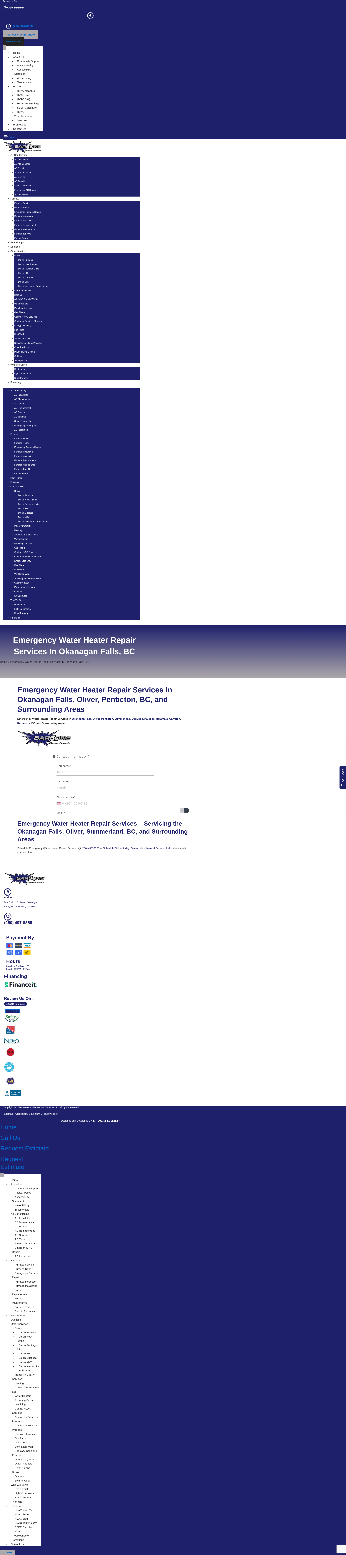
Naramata (162, 718)
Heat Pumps (17, 242)
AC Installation (21, 159)
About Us (18, 57)
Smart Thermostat (22, 186)
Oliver (96, 718)
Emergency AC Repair (25, 190)
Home (16, 52)
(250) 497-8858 (23, 26)
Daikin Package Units (28, 269)
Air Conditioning (19, 155)
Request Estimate (24, 1148)
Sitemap (8, 1113)
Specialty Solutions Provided (28, 343)
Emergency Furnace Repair (27, 212)
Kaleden (149, 718)
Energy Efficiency (22, 325)
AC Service (19, 177)
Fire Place (19, 330)
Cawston (174, 718)
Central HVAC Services (25, 317)
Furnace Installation (23, 220)
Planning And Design (24, 352)
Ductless (15, 246)
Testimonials (24, 82)
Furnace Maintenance (24, 229)
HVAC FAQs (24, 99)
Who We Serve (18, 364)
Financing (15, 382)
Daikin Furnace (25, 260)
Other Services (18, 251)
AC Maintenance (22, 164)
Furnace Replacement (25, 225)
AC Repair (19, 168)
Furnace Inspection (23, 216)
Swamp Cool (20, 360)
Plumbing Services (23, 308)
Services (22, 120)
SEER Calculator (27, 107)
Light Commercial (22, 373)
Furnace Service (22, 203)
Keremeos (23, 723)
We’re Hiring (24, 78)
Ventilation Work (22, 338)
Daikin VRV (23, 282)
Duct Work (19, 334)
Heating (18, 295)
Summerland (122, 718)
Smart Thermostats (26, 1243)
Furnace (14, 198)
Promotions (19, 124)
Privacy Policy (25, 65)
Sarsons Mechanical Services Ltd (150, 848)
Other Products (21, 347)
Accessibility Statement (22, 71)
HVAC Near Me (26, 90)
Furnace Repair (21, 207)
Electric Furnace (22, 238)
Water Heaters (21, 304)
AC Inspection (21, 194)
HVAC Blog (23, 95)
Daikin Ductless (25, 277)
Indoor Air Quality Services (23, 1376)
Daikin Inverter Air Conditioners (33, 286)
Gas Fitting (19, 312)
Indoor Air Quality (22, 290)
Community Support (28, 61)
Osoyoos (137, 718)
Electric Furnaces (25, 1311)
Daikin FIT (23, 273)
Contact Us (19, 129)
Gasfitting (20, 1404)
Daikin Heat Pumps (27, 264)
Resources (19, 86)
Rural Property (21, 378)
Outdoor (18, 356)
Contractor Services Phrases (28, 321)
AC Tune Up (20, 181)
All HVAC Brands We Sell (26, 299)
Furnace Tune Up (22, 234)
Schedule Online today (116, 848)
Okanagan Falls (81, 718)
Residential (19, 369)
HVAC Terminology (28, 103)
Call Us (10, 1137)
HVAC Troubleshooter (23, 114)
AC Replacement (22, 172)
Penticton (107, 718)
